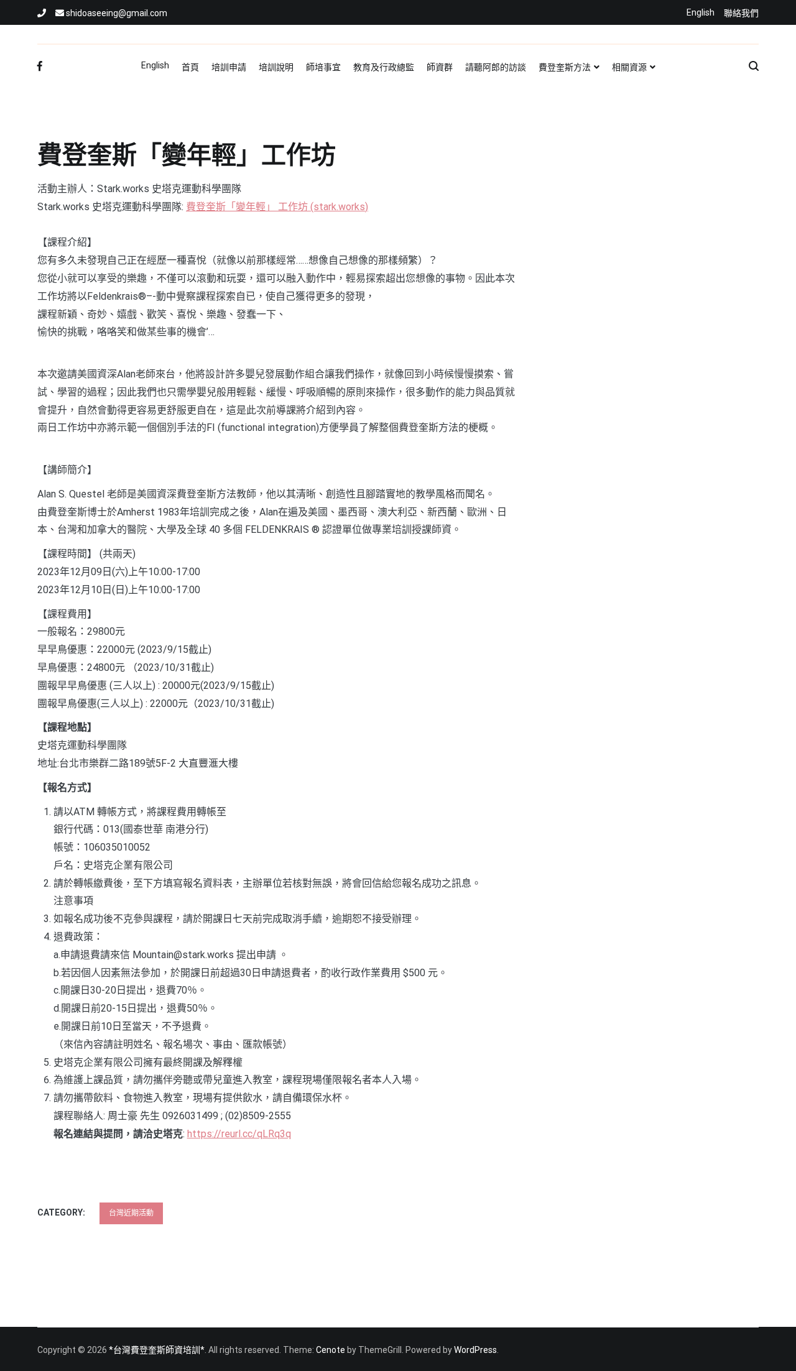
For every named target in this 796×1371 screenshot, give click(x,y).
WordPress (475, 1350)
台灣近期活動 (131, 1213)
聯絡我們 (741, 13)
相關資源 (629, 67)
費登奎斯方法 (565, 67)
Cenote (330, 1350)
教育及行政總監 (383, 67)
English (701, 12)
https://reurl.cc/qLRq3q (239, 1134)
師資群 (440, 67)
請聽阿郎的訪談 (495, 67)
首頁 (190, 67)
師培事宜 (323, 67)
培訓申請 (228, 67)
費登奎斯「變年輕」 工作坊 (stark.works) (277, 207)
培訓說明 (276, 67)
